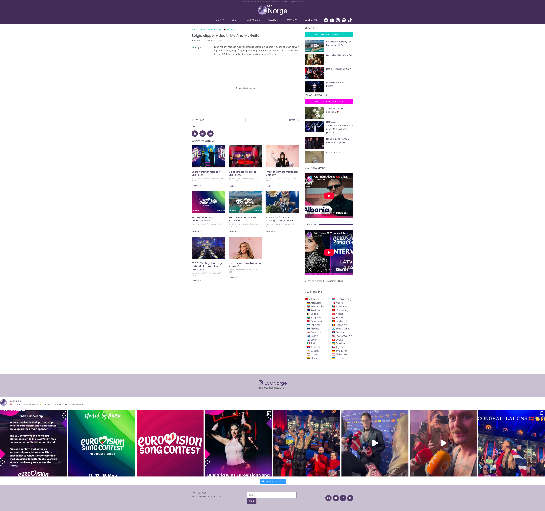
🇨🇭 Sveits (337, 339)
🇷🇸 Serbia (338, 332)
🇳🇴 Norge (338, 314)
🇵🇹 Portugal (339, 321)
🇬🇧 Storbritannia (342, 336)
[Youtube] (332, 20)
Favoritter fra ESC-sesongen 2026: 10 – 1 (279, 219)
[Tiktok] (350, 20)
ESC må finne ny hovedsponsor (202, 219)
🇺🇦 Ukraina (338, 358)
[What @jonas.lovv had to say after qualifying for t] (443, 443)
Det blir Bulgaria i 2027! (339, 69)
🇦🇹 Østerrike (339, 354)
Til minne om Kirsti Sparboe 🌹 (336, 110)
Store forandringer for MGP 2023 (206, 173)
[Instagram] (338, 20)
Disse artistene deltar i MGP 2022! (243, 173)
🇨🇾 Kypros (313, 351)
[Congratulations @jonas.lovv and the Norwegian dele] (511, 443)
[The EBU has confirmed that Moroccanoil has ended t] (33, 443)
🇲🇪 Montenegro (341, 310)
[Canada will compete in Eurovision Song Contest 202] (170, 443)
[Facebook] (326, 20)
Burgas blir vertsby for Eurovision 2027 (243, 219)
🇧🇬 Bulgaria (314, 317)
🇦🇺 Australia (314, 310)
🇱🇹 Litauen (313, 358)
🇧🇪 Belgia (229, 29)
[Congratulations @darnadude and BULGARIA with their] (238, 443)
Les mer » (196, 185)
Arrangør (253, 19)
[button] (195, 133)
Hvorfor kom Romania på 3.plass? (282, 173)
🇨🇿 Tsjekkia (338, 347)
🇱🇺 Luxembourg (342, 299)
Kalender (273, 19)
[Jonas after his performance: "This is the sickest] (306, 443)
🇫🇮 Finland (313, 328)
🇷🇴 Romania (339, 325)
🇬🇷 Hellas (312, 336)
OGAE (290, 19)
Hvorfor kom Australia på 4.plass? (245, 264)
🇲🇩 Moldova (339, 306)
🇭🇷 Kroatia (313, 347)
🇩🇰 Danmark (314, 321)
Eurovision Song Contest (207, 29)
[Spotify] (344, 20)
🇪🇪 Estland (313, 325)
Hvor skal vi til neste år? (339, 55)
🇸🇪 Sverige (338, 343)
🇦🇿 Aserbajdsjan (317, 306)
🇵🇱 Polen (337, 317)
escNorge (311, 19)
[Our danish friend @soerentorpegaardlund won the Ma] (374, 443)
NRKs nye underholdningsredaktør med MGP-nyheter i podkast (339, 127)
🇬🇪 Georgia (314, 332)
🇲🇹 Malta (337, 302)
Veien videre (333, 152)
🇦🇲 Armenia (314, 302)
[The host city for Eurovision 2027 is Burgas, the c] (101, 443)
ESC (234, 19)
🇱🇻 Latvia (312, 354)
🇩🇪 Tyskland (339, 351)
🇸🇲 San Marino (341, 328)
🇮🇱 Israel (312, 339)
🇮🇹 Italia (312, 343)
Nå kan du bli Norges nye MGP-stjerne (337, 140)
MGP (218, 19)
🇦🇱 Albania (312, 299)
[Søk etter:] (272, 495)
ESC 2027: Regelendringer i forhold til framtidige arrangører (208, 266)
